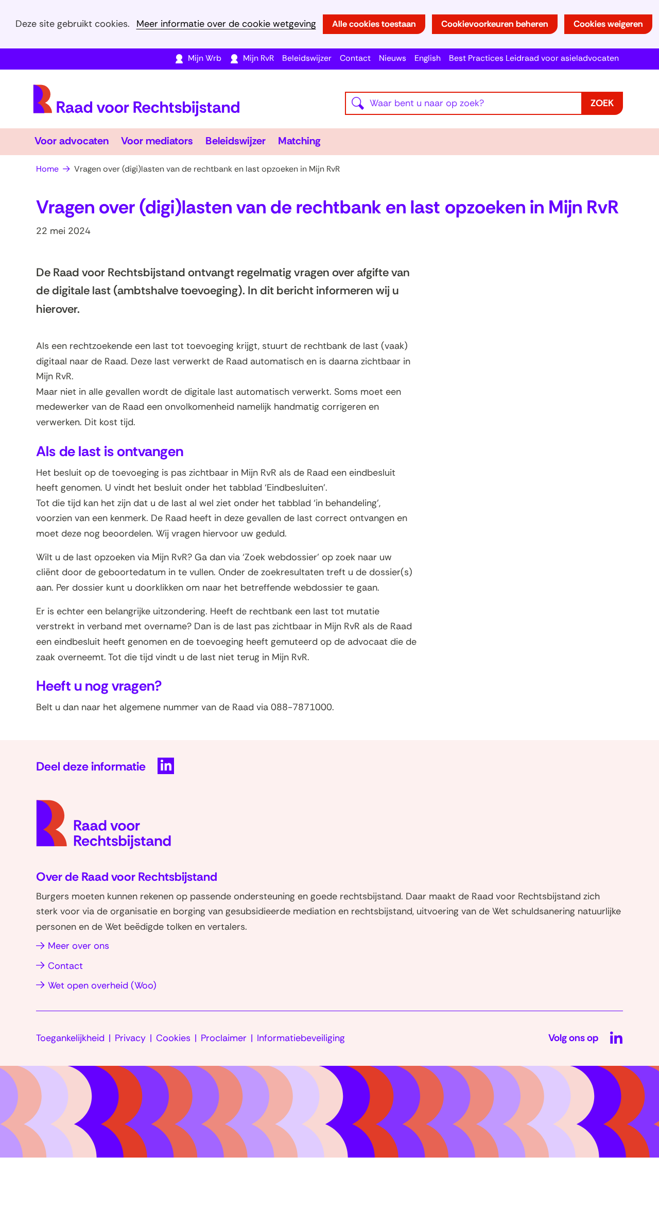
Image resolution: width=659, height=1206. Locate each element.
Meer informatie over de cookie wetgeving (226, 24)
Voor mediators (157, 140)
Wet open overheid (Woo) (102, 985)
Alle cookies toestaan (374, 23)
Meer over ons (78, 946)
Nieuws (392, 58)
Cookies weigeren (608, 23)
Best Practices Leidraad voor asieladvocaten (534, 58)
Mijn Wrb (204, 58)
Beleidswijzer (307, 58)
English (427, 58)
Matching (299, 140)
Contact (355, 58)
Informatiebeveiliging (301, 1038)
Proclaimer (224, 1038)
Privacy (130, 1038)
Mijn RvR (258, 58)
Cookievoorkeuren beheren (494, 23)
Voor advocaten (71, 140)
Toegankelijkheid (70, 1038)
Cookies (173, 1038)
